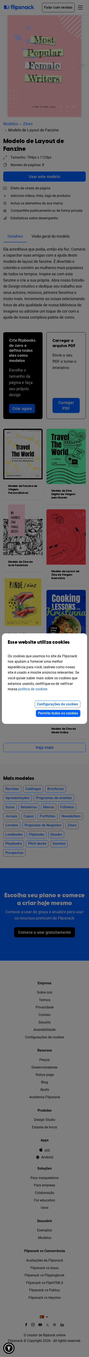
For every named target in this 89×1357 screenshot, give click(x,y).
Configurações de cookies (57, 704)
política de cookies (32, 689)
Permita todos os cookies (58, 713)
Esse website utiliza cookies (39, 642)
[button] (8, 1348)
